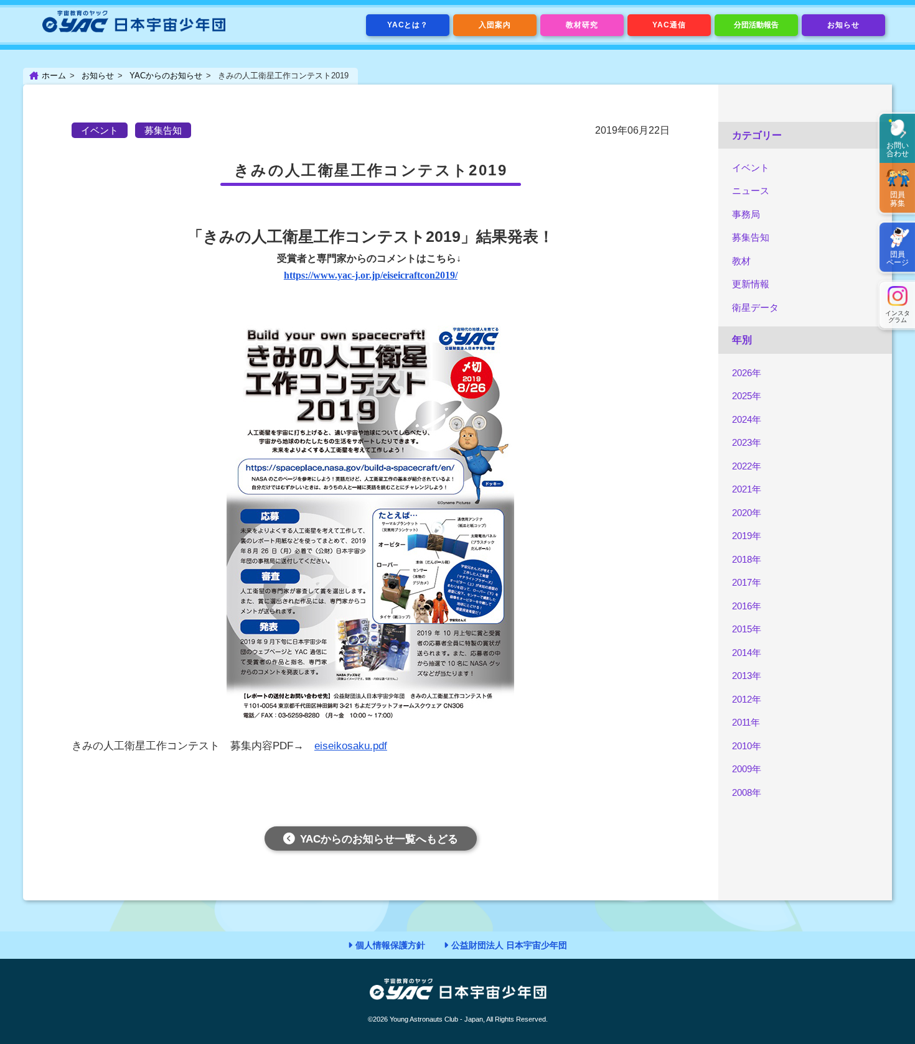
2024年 (746, 419)
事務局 (746, 214)
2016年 (746, 606)
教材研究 (582, 25)
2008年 (746, 792)
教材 (741, 261)
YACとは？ (408, 25)
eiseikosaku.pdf (350, 746)
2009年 (746, 769)
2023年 (746, 442)
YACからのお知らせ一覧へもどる (379, 839)
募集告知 (750, 237)
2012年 (746, 699)
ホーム (54, 75)
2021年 (746, 489)
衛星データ (755, 307)
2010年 (746, 746)
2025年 (746, 395)
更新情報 (750, 284)
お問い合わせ (897, 149)
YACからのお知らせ (165, 75)
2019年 (746, 535)
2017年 (746, 582)
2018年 (746, 559)
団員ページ (897, 258)
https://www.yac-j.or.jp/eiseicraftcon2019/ (371, 275)
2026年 (746, 372)
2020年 (746, 512)
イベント (750, 167)
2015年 (746, 629)
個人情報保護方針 (390, 945)
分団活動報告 (756, 25)
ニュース (750, 190)
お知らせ (843, 25)
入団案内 (495, 25)
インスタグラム (897, 316)
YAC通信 (669, 25)
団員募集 (897, 198)
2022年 (746, 466)
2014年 (746, 652)
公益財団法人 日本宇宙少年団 (509, 945)
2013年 (746, 675)
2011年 (746, 722)
